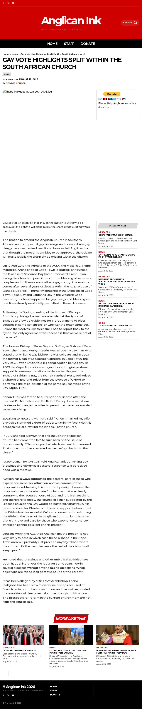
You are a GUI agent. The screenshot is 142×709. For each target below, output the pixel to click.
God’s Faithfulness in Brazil (115, 235)
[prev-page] (5, 673)
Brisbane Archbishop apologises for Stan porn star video (117, 281)
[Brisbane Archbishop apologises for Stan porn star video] (117, 635)
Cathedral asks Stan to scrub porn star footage (116, 256)
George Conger (16, 83)
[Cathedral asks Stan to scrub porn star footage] (70, 635)
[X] (8, 3)
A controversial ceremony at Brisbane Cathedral (116, 304)
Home (6, 54)
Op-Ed (101, 323)
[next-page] (11, 673)
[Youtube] (13, 3)
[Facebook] (3, 3)
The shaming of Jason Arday (115, 325)
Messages (104, 232)
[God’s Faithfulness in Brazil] (24, 635)
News (15, 54)
